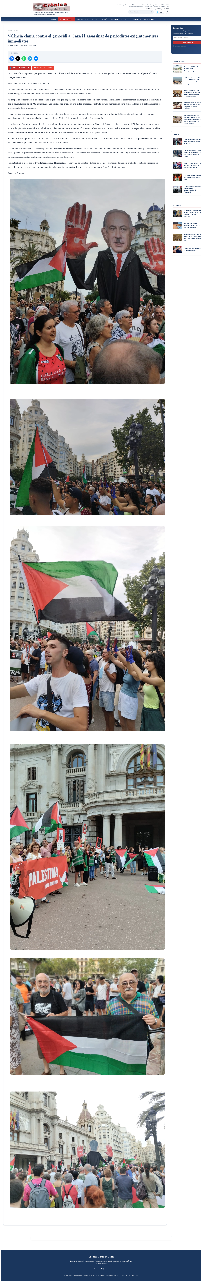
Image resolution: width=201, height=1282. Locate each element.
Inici (10, 30)
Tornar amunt (134, 1275)
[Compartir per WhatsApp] (23, 58)
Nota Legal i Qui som (101, 1269)
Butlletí (125, 19)
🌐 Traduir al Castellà (19, 68)
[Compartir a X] (17, 58)
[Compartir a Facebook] (11, 58)
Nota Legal (149, 19)
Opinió (104, 19)
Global (95, 19)
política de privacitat (191, 46)
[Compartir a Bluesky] (36, 58)
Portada (52, 19)
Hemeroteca (125, 1275)
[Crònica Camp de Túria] (53, 7)
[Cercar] (152, 12)
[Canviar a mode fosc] (167, 12)
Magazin (114, 19)
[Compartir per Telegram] (30, 58)
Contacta (137, 19)
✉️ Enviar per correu (43, 68)
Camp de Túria (82, 19)
